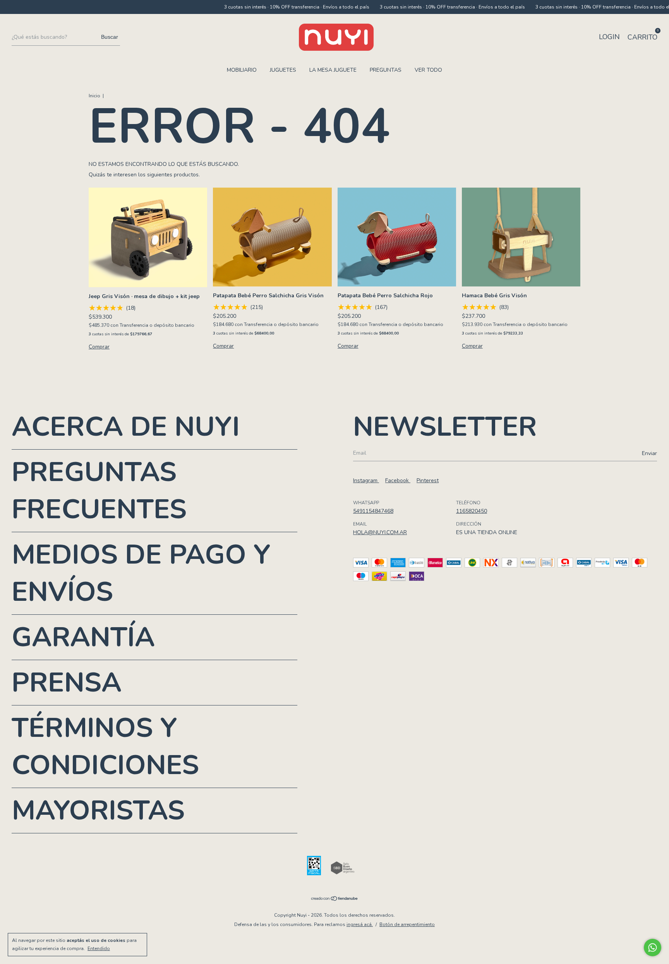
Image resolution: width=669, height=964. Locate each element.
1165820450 (471, 511)
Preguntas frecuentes (99, 491)
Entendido (98, 948)
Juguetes (283, 70)
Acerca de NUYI (126, 426)
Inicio (94, 96)
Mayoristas (98, 810)
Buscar (109, 37)
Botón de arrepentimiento (407, 924)
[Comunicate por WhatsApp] (652, 947)
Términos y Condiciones (105, 746)
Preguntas (385, 70)
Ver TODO (428, 70)
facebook (397, 480)
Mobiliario (242, 70)
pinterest (428, 480)
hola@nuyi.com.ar (380, 532)
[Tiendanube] (334, 899)
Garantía (83, 637)
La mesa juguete (333, 70)
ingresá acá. (360, 924)
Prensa (67, 682)
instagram (366, 480)
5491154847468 (373, 511)
